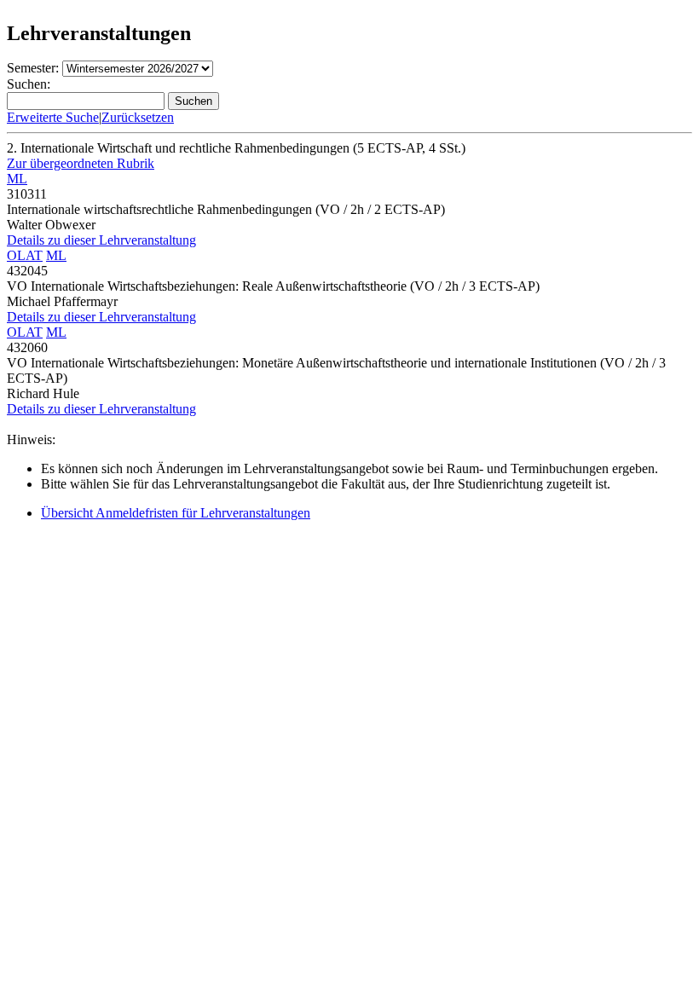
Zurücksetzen (137, 117)
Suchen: (28, 84)
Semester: (33, 68)
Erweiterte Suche (53, 117)
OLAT (25, 255)
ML (17, 178)
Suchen (193, 101)
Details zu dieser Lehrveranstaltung (101, 240)
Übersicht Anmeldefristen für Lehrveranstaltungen (175, 513)
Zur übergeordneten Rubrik (80, 163)
